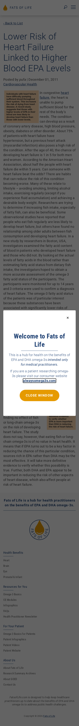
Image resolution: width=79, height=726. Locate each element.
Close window (39, 395)
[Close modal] (67, 318)
